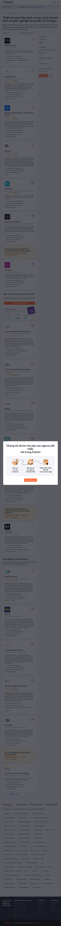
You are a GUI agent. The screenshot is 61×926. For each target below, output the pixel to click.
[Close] (56, 443)
